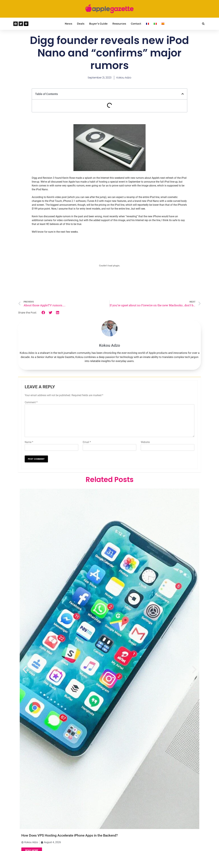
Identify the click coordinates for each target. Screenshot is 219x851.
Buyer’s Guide (98, 23)
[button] (203, 23)
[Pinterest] (26, 23)
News (68, 23)
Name (29, 442)
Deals (80, 23)
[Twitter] (21, 23)
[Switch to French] (147, 23)
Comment (31, 402)
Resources (119, 23)
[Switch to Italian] (155, 23)
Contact (136, 23)
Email (87, 442)
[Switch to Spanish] (162, 23)
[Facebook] (15, 23)
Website (145, 442)
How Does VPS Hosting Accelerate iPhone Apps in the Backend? (69, 835)
